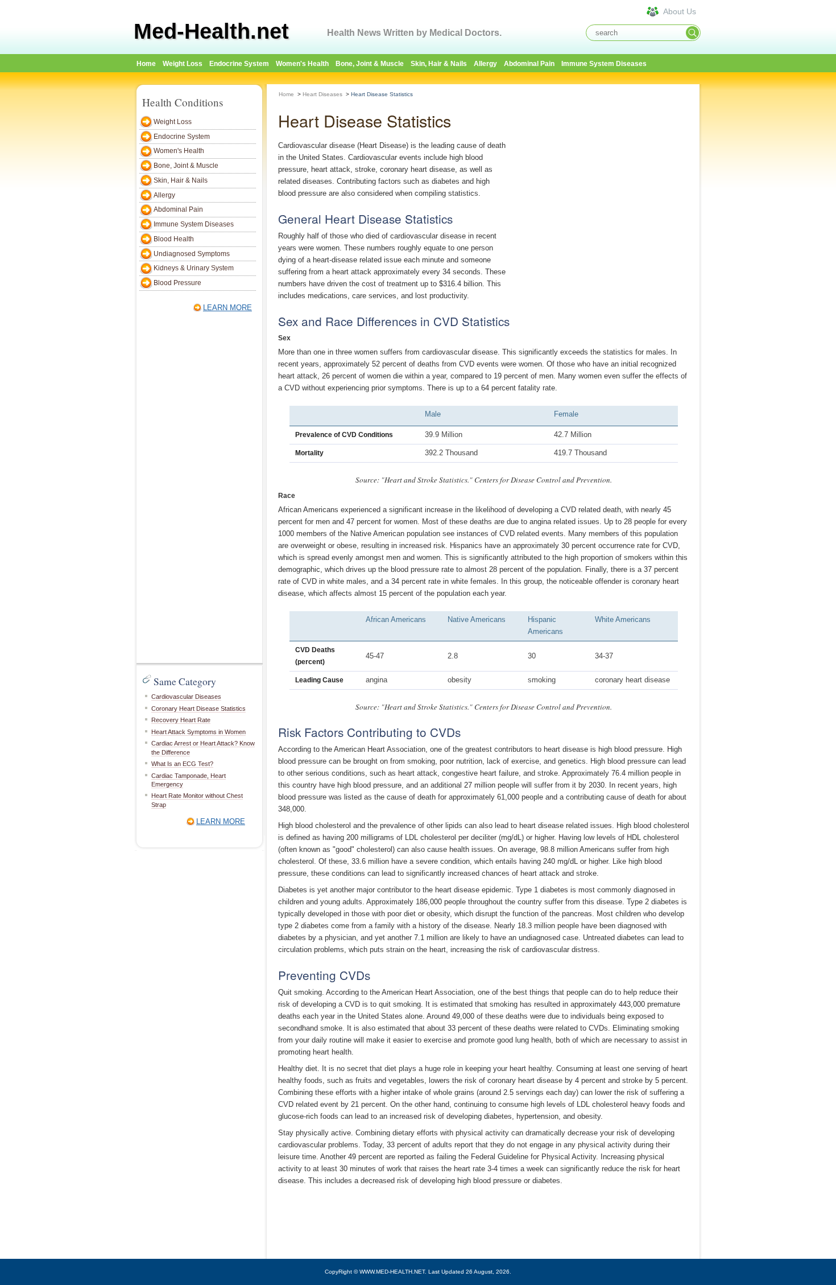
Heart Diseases (322, 94)
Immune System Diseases (604, 64)
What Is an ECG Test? (182, 763)
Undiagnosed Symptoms (192, 254)
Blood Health (174, 239)
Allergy (485, 64)
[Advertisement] (753, 254)
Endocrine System (239, 64)
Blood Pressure (177, 283)
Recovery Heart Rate (180, 719)
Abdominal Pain (529, 64)
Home (286, 94)
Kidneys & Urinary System (194, 268)
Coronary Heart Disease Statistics (198, 708)
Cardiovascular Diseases (186, 696)
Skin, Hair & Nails (439, 64)
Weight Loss (182, 64)
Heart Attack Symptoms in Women (198, 731)
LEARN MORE (227, 307)
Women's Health (302, 64)
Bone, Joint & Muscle (370, 64)
